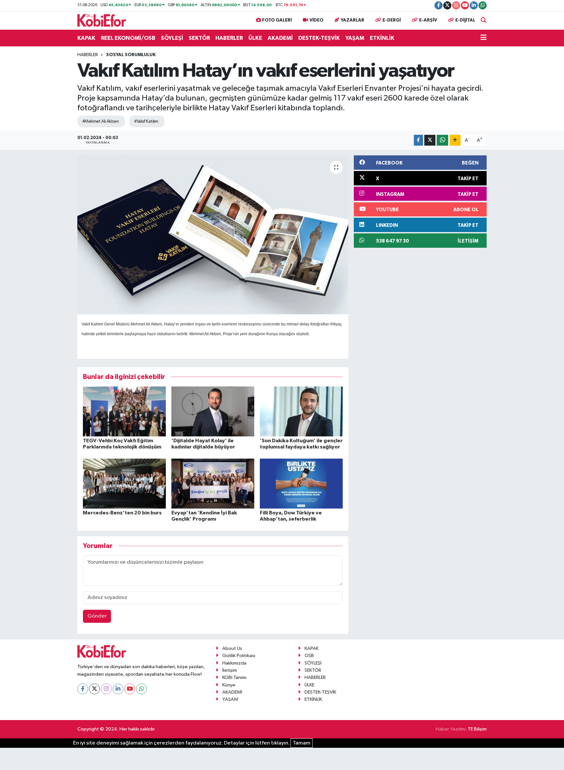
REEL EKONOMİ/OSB (128, 38)
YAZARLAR (352, 20)
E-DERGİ (392, 20)
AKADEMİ (280, 38)
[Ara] (484, 20)
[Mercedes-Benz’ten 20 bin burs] (124, 483)
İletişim (229, 670)
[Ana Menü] (483, 38)
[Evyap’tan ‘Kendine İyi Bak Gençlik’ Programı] (212, 483)
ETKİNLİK (382, 38)
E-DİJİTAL (465, 20)
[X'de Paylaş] (429, 140)
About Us (232, 648)
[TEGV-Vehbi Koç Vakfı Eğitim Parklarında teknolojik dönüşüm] (124, 411)
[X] (94, 689)
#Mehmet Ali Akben (100, 121)
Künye (228, 685)
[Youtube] (129, 689)
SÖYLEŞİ (172, 38)
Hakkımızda (234, 663)
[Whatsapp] (141, 689)
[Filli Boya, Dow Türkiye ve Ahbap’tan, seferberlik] (301, 483)
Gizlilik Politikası (238, 655)
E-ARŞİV (428, 20)
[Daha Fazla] (455, 140)
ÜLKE (255, 38)
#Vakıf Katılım (146, 121)
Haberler (87, 55)
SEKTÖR (199, 38)
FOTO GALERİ (277, 20)
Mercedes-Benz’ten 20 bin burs (122, 512)
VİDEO (316, 20)
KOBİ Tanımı (234, 677)
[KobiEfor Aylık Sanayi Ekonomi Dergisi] (101, 20)
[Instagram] (106, 689)
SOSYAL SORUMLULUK (131, 55)
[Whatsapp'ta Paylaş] (442, 140)
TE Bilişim (477, 729)
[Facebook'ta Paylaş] (418, 140)
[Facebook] (82, 689)
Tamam (301, 743)
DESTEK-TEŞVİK (319, 38)
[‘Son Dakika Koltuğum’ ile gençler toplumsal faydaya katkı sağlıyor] (301, 411)
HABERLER (229, 38)
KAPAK (86, 38)
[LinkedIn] (118, 689)
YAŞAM (354, 38)
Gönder (97, 616)
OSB (309, 655)
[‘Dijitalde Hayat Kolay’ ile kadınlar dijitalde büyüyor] (212, 411)
